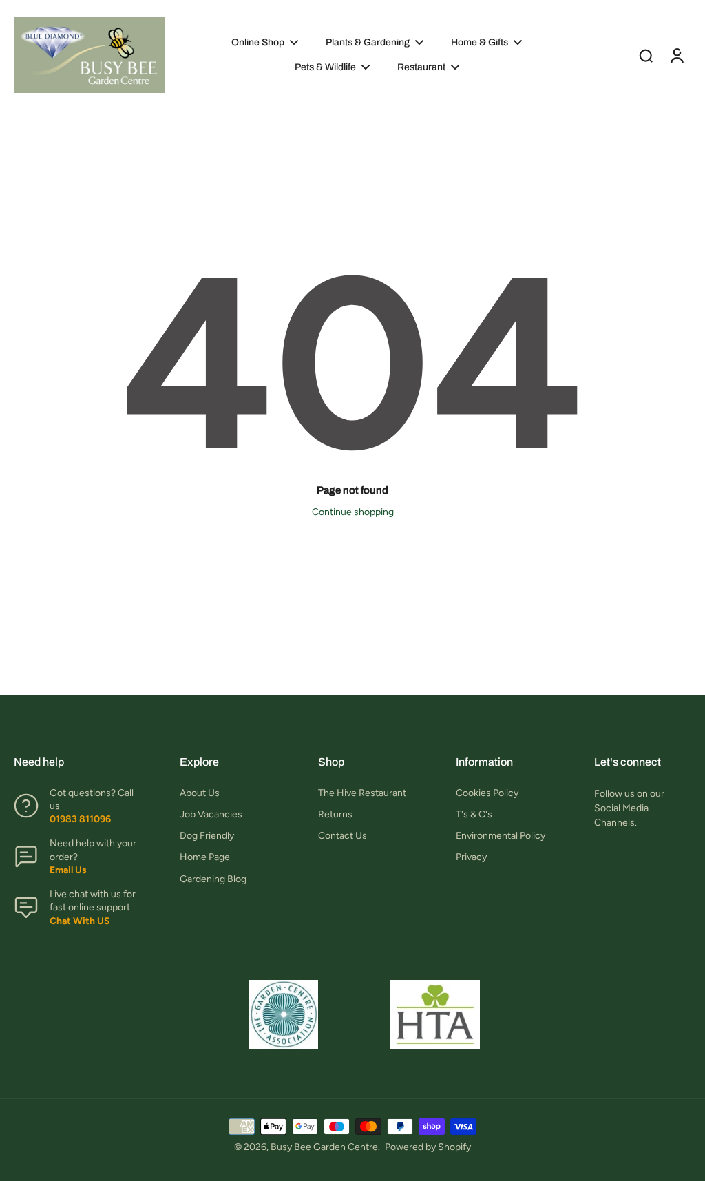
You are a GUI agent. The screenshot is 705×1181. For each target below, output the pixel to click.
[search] (646, 55)
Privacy (471, 857)
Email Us (68, 870)
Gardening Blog (213, 879)
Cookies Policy (487, 793)
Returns (335, 814)
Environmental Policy (500, 836)
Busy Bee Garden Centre (324, 1147)
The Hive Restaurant (362, 793)
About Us (200, 793)
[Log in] (676, 55)
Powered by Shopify (428, 1147)
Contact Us (342, 836)
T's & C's (474, 814)
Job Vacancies (211, 814)
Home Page (205, 857)
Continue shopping (353, 512)
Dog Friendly (207, 836)
